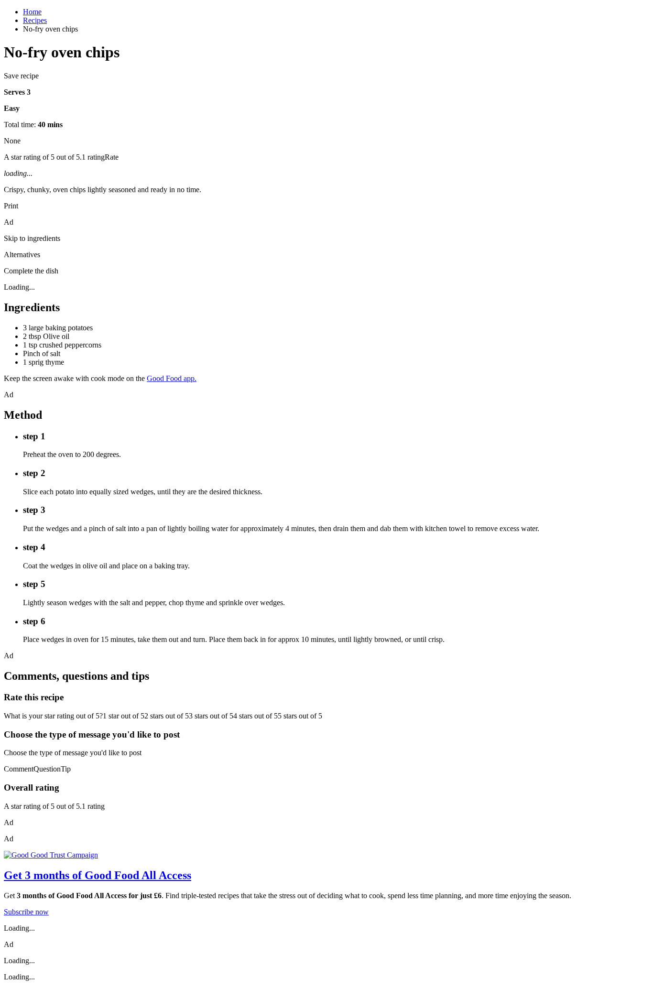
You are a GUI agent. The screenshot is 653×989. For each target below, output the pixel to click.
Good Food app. (171, 378)
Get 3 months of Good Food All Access (97, 875)
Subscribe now (26, 912)
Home (32, 12)
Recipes (35, 20)
